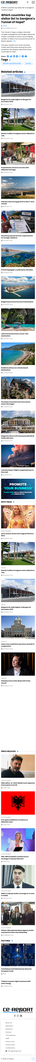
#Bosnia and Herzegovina (12, 63)
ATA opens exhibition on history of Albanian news (14, 821)
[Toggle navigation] (33, 2)
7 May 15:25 (6, 861)
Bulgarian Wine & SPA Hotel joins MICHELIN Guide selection (17, 437)
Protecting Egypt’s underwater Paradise (17, 270)
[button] (8, 56)
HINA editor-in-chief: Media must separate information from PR (18, 784)
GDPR (7, 1038)
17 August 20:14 (7, 407)
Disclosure (9, 1029)
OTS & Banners (11, 1035)
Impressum (9, 1026)
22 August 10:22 (7, 240)
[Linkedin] (21, 1015)
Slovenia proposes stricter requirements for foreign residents (17, 237)
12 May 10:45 (6, 824)
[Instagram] (18, 1015)
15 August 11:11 (7, 475)
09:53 (4, 974)
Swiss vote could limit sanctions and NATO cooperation (18, 645)
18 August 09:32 (8, 338)
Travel (5, 26)
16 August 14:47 (8, 441)
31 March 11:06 (7, 898)
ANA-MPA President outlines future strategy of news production (15, 858)
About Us (9, 1023)
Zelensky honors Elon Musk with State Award (15, 682)
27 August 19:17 (7, 986)
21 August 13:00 (7, 272)
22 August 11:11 (7, 206)
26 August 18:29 (8, 649)
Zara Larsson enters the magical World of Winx (17, 535)
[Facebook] (15, 1015)
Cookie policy (10, 1048)
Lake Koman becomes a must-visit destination (14, 335)
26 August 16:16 (7, 104)
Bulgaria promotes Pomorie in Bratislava (17, 302)
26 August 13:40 (8, 138)
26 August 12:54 (8, 685)
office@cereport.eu (14, 1051)
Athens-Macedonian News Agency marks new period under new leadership (17, 931)
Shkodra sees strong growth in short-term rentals (17, 203)
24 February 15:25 (8, 935)
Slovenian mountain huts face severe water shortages (15, 403)
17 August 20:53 (8, 372)
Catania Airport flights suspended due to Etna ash (17, 471)
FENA (14, 41)
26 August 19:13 (7, 538)
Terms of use (10, 1042)
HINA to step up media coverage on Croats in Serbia (17, 895)
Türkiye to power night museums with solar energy (16, 982)
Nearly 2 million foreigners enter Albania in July (18, 135)
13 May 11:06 (6, 788)
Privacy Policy (10, 1045)
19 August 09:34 (8, 304)
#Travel (28, 63)
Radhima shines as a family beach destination (14, 369)
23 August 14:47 (8, 172)
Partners (8, 1032)
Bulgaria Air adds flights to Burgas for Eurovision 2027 (16, 101)
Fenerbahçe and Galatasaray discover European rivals (16, 970)
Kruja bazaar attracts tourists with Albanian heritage (15, 169)
